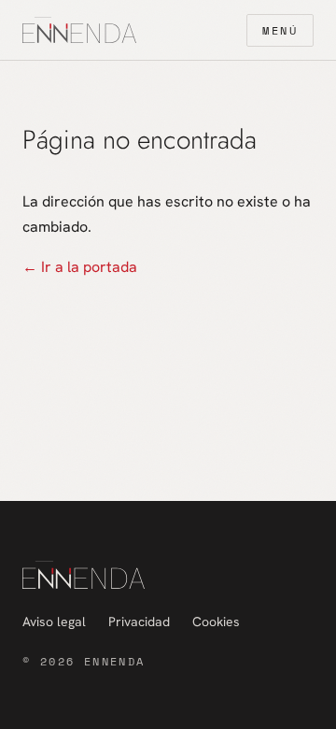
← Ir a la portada (79, 267)
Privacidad (139, 621)
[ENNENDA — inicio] (79, 30)
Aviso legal (54, 621)
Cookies (216, 621)
